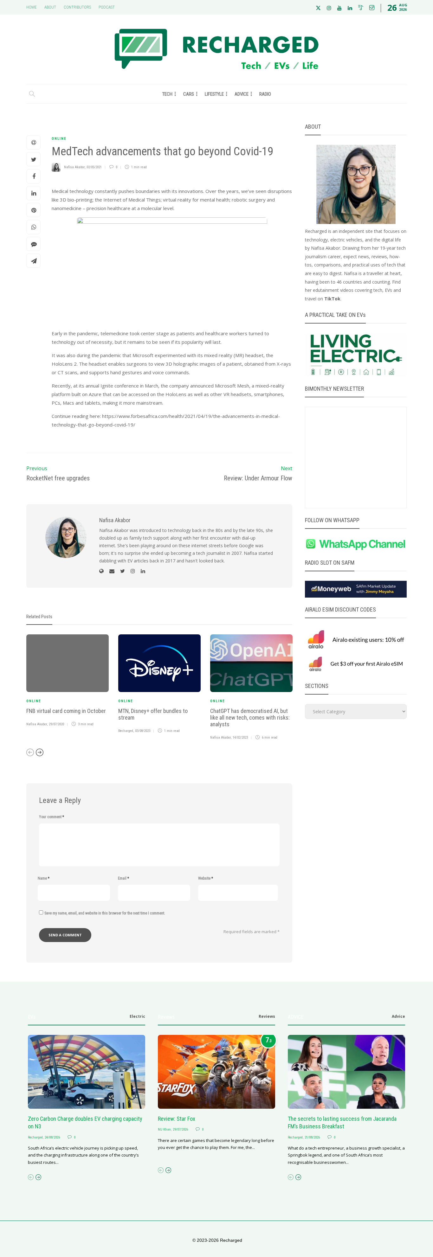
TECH (167, 94)
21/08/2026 (312, 1137)
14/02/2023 (240, 737)
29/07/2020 (56, 724)
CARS (188, 94)
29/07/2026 (180, 1129)
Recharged (125, 731)
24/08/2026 (52, 1137)
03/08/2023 (142, 731)
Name (43, 878)
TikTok (332, 299)
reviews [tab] (267, 1016)
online (59, 139)
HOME (31, 7)
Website (205, 878)
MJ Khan (164, 1129)
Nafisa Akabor (74, 167)
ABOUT (50, 7)
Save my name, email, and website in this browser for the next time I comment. (104, 913)
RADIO (265, 94)
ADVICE (242, 94)
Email (123, 878)
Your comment (51, 817)
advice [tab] (398, 1016)
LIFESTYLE (214, 94)
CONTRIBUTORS (77, 7)
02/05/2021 (94, 167)
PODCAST (107, 7)
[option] (67, 681)
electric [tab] (137, 1016)
